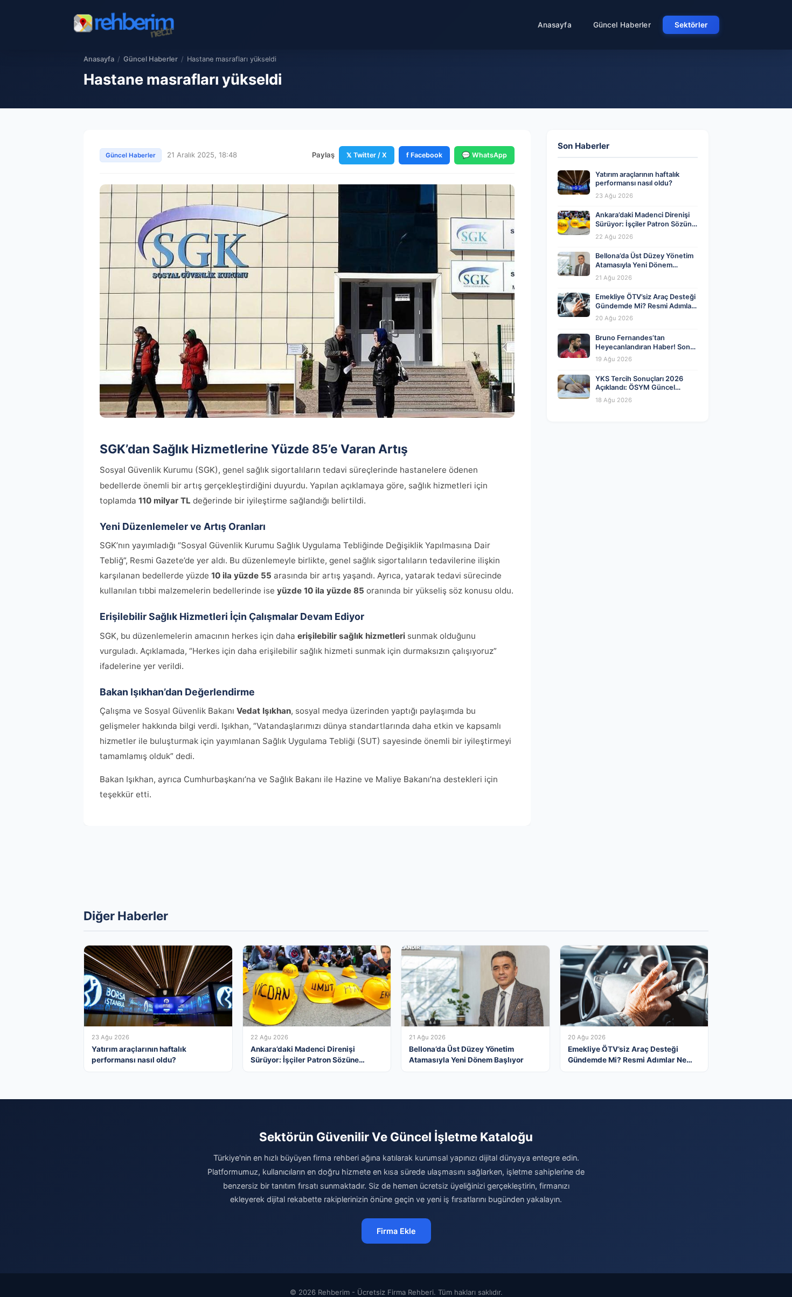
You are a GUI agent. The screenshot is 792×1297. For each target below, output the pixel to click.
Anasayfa (555, 24)
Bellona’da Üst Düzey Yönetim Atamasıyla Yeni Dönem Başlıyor (644, 265)
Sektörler (691, 24)
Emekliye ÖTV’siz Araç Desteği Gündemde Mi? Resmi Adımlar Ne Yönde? (645, 306)
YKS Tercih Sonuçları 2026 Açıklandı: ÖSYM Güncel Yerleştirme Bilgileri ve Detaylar (646, 388)
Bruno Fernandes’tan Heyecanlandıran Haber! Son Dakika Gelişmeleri (642, 347)
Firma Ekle (396, 1231)
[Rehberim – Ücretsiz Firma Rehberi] (123, 25)
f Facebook (424, 155)
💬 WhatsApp (484, 155)
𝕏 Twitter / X (366, 155)
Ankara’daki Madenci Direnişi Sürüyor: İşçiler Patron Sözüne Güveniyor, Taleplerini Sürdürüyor (645, 228)
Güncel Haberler (622, 24)
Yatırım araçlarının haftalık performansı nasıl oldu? (637, 179)
